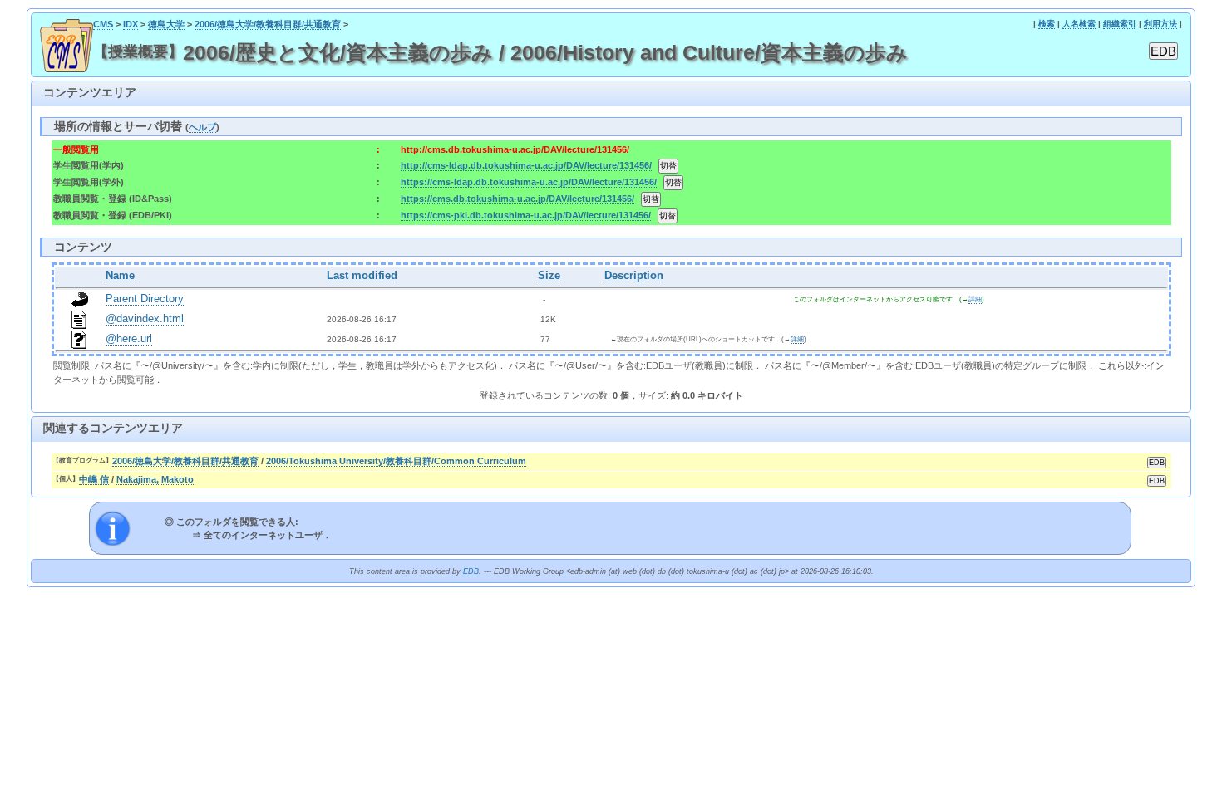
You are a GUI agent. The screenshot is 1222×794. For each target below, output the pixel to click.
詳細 (975, 299)
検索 (1046, 23)
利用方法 (1160, 23)
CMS (103, 24)
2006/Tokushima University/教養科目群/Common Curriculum (396, 461)
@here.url (129, 339)
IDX (130, 24)
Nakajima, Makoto (155, 479)
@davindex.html (145, 319)
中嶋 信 (94, 479)
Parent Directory (145, 299)
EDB (471, 571)
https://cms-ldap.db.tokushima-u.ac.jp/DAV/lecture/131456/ (529, 182)
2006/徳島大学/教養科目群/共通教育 (268, 24)
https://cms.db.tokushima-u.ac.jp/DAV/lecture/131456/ (517, 198)
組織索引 (1119, 23)
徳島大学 (166, 24)
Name (120, 276)
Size (549, 276)
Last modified (362, 276)
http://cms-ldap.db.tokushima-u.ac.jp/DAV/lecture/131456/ (526, 165)
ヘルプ (202, 127)
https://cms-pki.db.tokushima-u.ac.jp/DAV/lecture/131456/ (526, 215)
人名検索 (1079, 23)
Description (633, 276)
